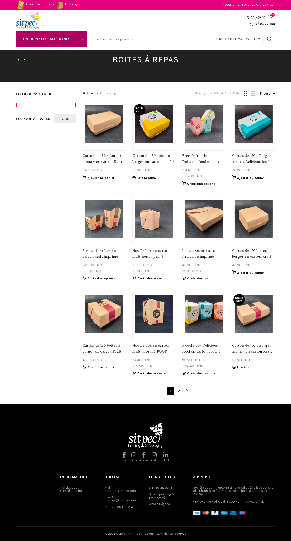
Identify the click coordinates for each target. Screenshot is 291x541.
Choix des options (201, 184)
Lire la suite (146, 178)
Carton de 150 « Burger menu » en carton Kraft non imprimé (103, 161)
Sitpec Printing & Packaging (137, 534)
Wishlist (273, 15)
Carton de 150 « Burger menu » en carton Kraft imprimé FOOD (252, 351)
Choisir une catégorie (235, 39)
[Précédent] (21, 59)
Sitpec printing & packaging (162, 495)
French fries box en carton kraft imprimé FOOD (100, 256)
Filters (265, 93)
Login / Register (255, 17)
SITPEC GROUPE (248, 4)
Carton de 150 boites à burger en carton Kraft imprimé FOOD (102, 351)
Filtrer (65, 119)
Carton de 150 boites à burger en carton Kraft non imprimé (251, 256)
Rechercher (269, 39)
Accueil (228, 4)
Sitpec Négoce (159, 504)
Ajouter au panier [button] (101, 178)
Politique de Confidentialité (71, 489)
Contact (269, 4)
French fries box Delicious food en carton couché (203, 161)
